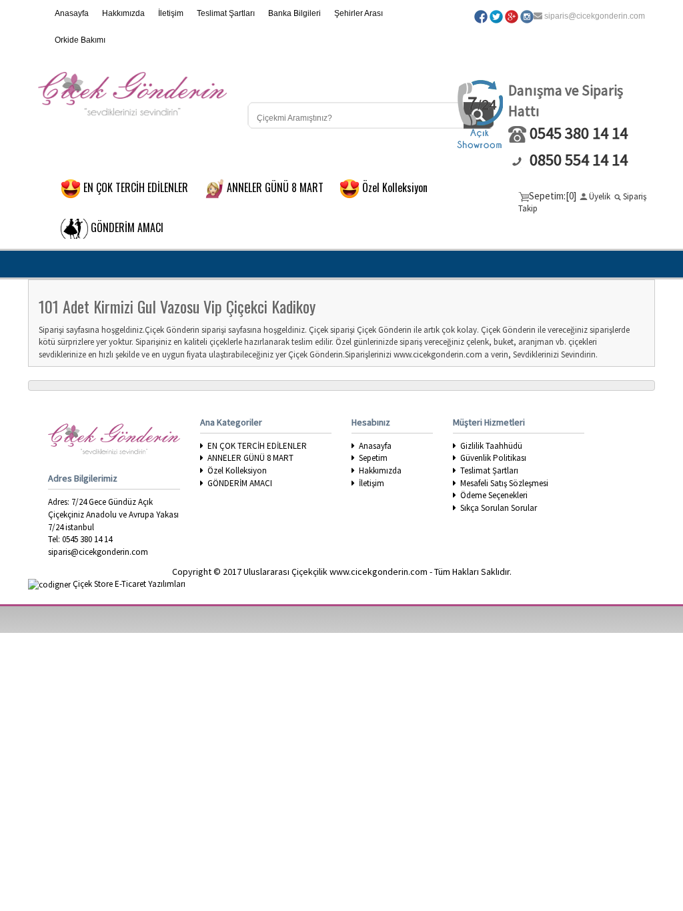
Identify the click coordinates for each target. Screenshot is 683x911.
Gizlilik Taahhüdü (491, 445)
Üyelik (599, 196)
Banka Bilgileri (294, 13)
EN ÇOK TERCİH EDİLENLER (257, 445)
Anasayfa (72, 13)
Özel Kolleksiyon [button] (399, 187)
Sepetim (373, 458)
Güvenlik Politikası (493, 458)
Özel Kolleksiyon (237, 470)
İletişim (170, 13)
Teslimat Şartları (226, 13)
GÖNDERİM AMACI (239, 483)
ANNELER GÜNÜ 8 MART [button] (279, 187)
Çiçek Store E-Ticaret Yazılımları (128, 584)
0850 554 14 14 (579, 159)
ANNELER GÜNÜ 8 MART (250, 458)
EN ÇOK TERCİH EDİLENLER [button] (140, 187)
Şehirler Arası (358, 13)
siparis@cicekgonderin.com (594, 16)
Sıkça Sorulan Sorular (498, 508)
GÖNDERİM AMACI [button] (131, 227)
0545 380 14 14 (579, 133)
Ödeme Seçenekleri (494, 495)
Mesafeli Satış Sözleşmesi (504, 483)
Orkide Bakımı (80, 40)
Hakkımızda (123, 13)
